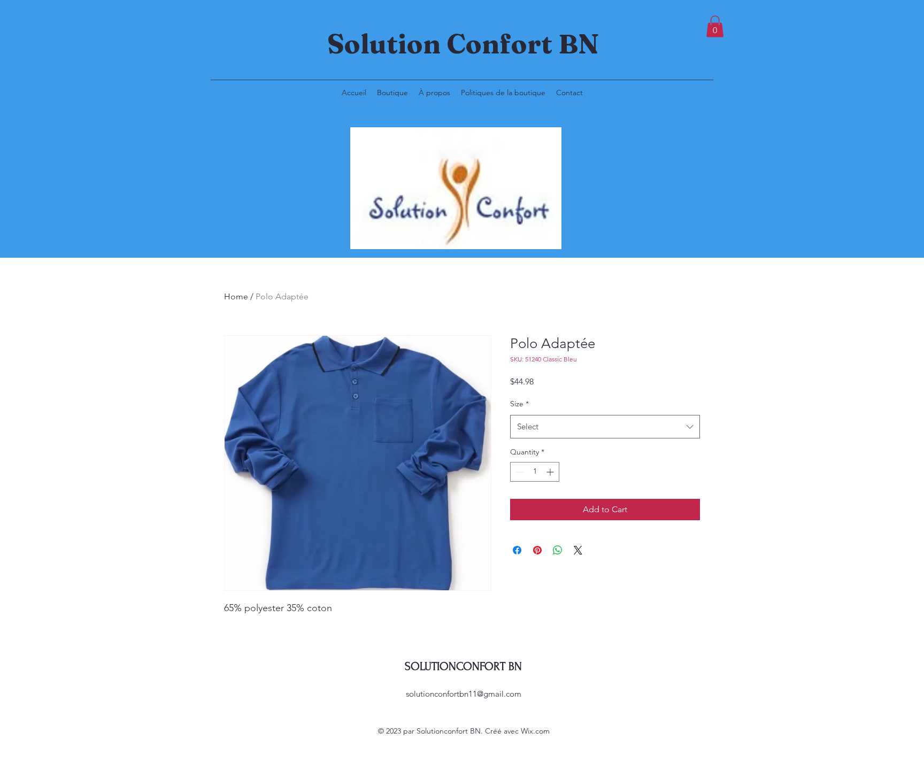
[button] (715, 26)
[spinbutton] (534, 471)
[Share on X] (578, 550)
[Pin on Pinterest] (537, 550)
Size (519, 403)
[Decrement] (518, 471)
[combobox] (605, 426)
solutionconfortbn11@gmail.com (463, 694)
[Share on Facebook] (517, 550)
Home (236, 296)
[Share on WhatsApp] (557, 550)
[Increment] (551, 471)
